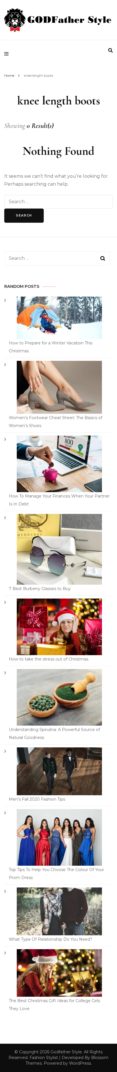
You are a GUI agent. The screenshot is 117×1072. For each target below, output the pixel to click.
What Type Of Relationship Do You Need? (50, 939)
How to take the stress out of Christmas (48, 659)
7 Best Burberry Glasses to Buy (40, 588)
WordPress (80, 1063)
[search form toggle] (110, 50)
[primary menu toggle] (7, 54)
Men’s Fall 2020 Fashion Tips (37, 799)
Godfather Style (66, 1051)
